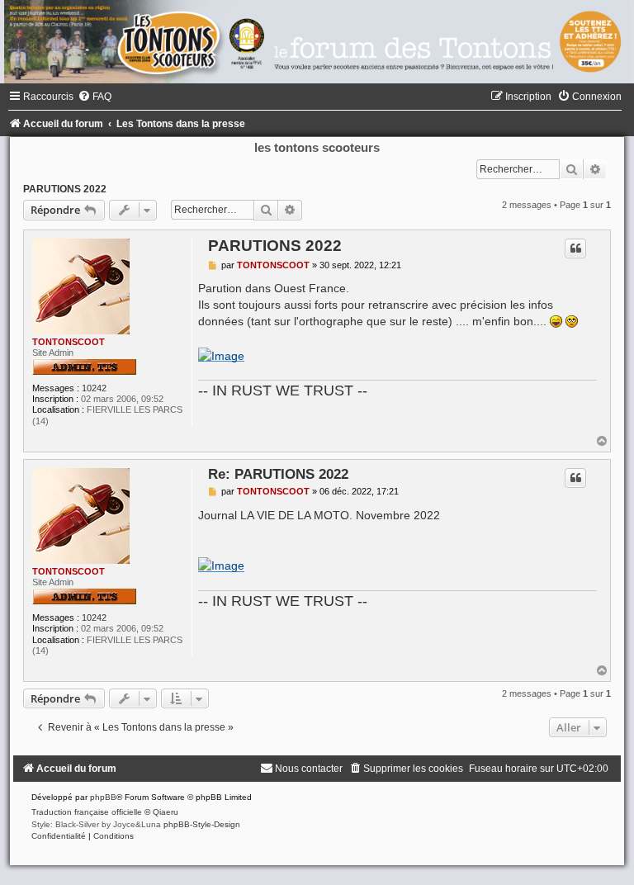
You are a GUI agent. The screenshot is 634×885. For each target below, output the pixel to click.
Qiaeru (165, 811)
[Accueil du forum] (317, 41)
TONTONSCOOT (68, 342)
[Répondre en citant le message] (575, 248)
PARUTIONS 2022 (64, 189)
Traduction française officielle (86, 811)
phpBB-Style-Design (201, 824)
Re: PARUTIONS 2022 (278, 473)
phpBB (103, 797)
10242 (94, 388)
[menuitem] (94, 96)
